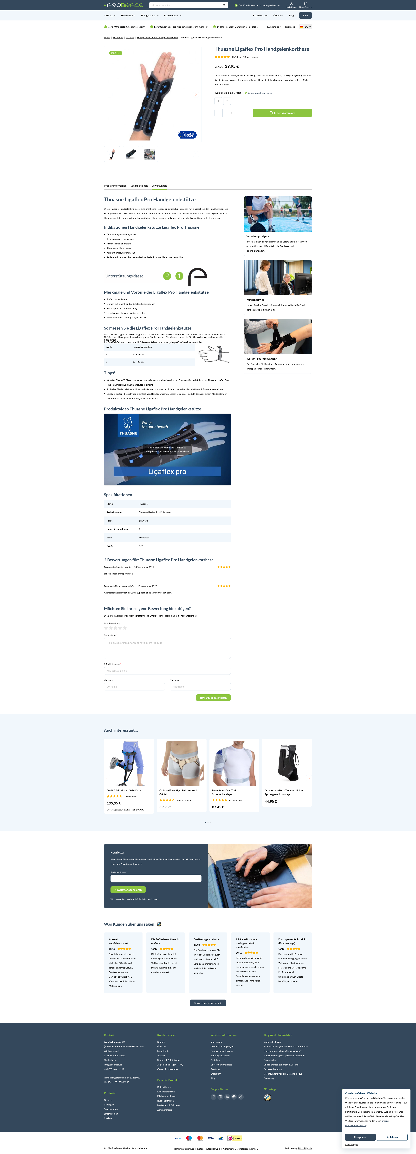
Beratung (215, 1069)
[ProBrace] (123, 5)
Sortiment (118, 37)
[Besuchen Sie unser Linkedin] (227, 1097)
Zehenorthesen (165, 1109)
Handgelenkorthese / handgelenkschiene (157, 37)
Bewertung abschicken (213, 697)
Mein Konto (163, 1051)
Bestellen (215, 1060)
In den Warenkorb (284, 112)
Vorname (108, 680)
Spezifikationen (139, 185)
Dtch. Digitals (305, 1148)
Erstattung (216, 1073)
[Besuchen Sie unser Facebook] (213, 1097)
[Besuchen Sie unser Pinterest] (234, 1097)
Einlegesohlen (148, 15)
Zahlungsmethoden (220, 1055)
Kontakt (161, 1041)
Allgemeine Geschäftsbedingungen (240, 1148)
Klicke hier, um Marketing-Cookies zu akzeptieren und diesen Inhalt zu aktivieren (167, 449)
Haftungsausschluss (184, 1148)
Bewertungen (159, 185)
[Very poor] (106, 628)
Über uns (278, 15)
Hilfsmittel (127, 15)
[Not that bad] (111, 628)
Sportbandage (111, 1109)
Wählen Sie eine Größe (243, 92)
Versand (161, 1055)
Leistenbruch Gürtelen (168, 1105)
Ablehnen (392, 1137)
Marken (108, 1118)
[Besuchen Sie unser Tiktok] (241, 1097)
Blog (291, 15)
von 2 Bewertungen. (245, 57)
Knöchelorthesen (166, 1091)
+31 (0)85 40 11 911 (114, 1069)
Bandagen (109, 1104)
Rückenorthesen (165, 1100)
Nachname (175, 680)
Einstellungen (351, 1144)
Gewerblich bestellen (168, 1069)
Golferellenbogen (272, 1041)
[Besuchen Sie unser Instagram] (220, 1097)
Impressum (216, 1041)
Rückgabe (290, 26)
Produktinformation (115, 185)
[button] (107, 778)
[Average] (115, 628)
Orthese (108, 15)
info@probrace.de (113, 1064)
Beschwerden (171, 15)
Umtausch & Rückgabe (168, 1060)
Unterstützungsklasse (221, 1064)
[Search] (224, 5)
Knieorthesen (164, 1087)
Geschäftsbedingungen (222, 1046)
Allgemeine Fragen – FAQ (170, 1064)
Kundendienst (274, 26)
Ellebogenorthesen (166, 1096)
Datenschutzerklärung (222, 1051)
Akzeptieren (360, 1137)
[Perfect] (125, 628)
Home (107, 37)
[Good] (120, 628)
